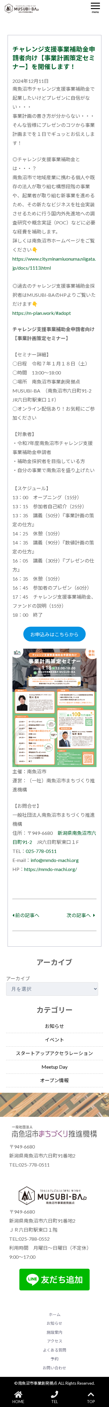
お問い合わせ (54, 1367)
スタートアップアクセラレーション (54, 1053)
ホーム (55, 1314)
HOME (18, 1401)
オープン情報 (54, 1080)
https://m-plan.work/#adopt (41, 313)
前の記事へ (26, 915)
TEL (54, 1401)
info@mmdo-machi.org (55, 860)
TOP (91, 1401)
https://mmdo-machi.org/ (50, 869)
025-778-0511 (41, 851)
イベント (54, 1039)
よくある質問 (54, 1350)
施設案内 (54, 1332)
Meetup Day (54, 1067)
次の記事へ (79, 915)
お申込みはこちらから (54, 634)
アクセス (54, 1341)
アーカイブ (18, 978)
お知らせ (54, 1026)
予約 (54, 1358)
